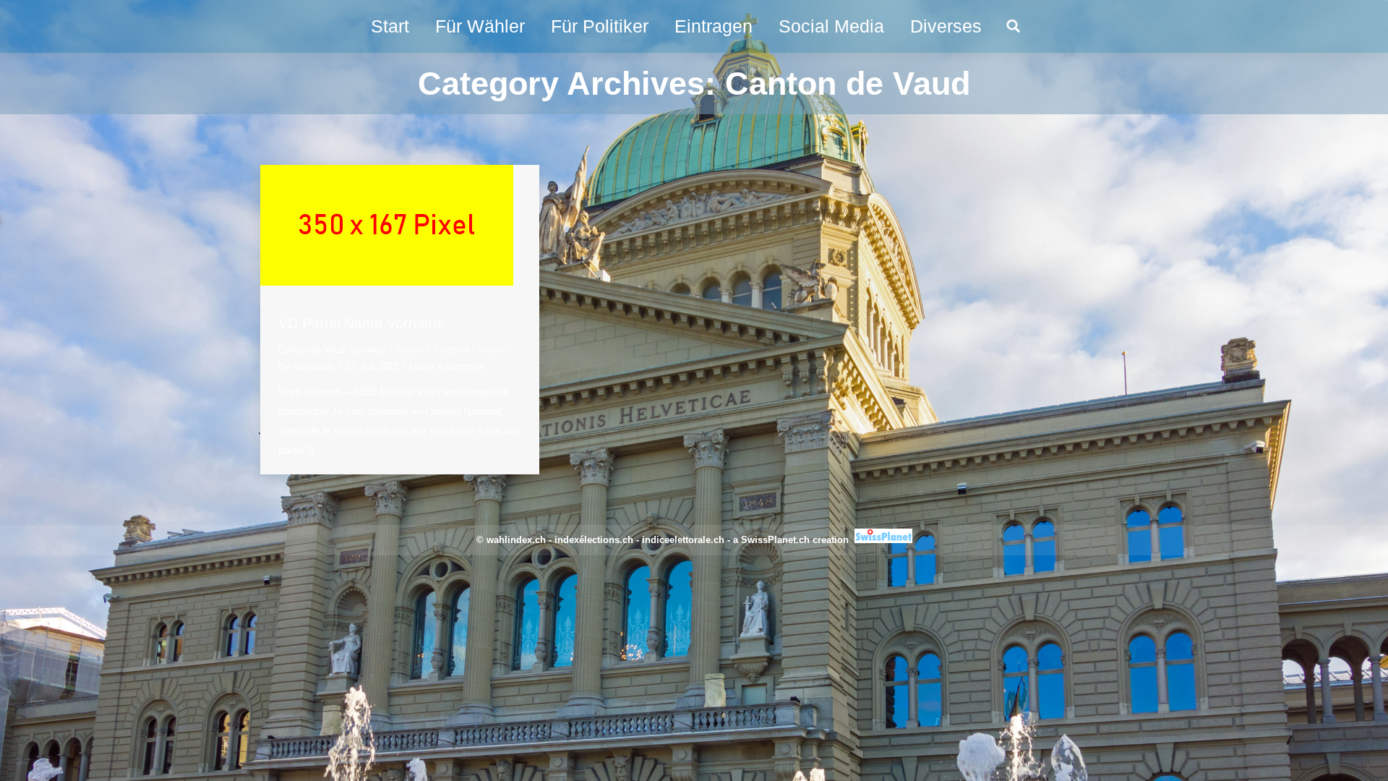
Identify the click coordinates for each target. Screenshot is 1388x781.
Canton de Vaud (311, 349)
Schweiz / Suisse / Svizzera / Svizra (428, 349)
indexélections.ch (593, 539)
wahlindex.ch (516, 539)
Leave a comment (446, 366)
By (306, 366)
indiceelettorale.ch (683, 539)
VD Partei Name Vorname (361, 323)
